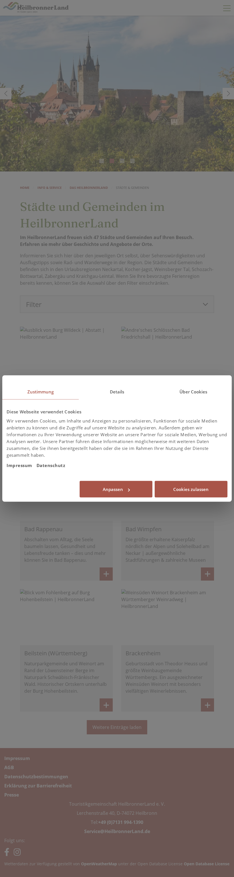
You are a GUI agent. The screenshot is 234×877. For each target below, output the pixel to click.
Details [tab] (117, 392)
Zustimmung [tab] (40, 392)
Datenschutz (51, 465)
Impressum (19, 465)
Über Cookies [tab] (193, 392)
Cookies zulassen (191, 489)
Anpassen (113, 489)
